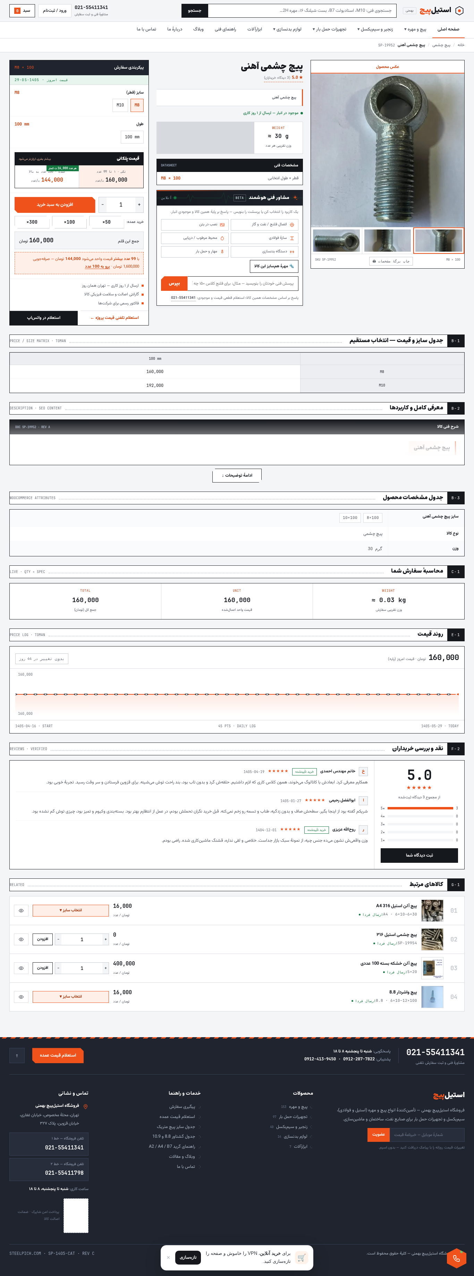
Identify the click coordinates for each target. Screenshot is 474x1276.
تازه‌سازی (188, 1257)
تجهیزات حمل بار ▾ (329, 29)
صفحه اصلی (448, 29)
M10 (120, 105)
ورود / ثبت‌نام (55, 10)
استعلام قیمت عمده (58, 1055)
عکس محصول (387, 67)
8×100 (373, 517)
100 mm (132, 137)
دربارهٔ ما (174, 29)
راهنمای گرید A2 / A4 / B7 (172, 1146)
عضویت (378, 1134)
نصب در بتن (208, 224)
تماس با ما (146, 29)
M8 (137, 105)
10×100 (350, 517)
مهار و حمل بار (206, 251)
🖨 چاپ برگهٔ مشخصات (391, 261)
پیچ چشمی (441, 45)
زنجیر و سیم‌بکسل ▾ (375, 29)
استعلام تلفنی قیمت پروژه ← (114, 318)
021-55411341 (183, 298)
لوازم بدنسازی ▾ (287, 29)
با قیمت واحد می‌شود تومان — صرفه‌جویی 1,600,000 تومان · (86, 263)
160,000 (154, 371)
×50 (106, 222)
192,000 (154, 385)
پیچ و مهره (294, 1106)
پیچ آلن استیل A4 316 (396, 906)
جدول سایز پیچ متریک (176, 1126)
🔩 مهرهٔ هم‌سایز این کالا (274, 266)
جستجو (195, 10)
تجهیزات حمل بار (290, 1116)
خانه (461, 45)
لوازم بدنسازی (292, 1136)
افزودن (42, 939)
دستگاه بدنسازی (274, 251)
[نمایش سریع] (21, 911)
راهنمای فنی (225, 29)
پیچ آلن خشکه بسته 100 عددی (389, 963)
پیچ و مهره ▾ (415, 29)
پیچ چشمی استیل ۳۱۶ (396, 934)
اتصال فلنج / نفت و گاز (269, 224)
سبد (23, 10)
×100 (69, 222)
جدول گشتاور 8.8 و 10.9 (173, 1136)
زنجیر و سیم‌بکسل (288, 1126)
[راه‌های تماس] (456, 1258)
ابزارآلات (254, 29)
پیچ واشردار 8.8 (403, 992)
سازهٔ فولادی (278, 238)
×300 (31, 222)
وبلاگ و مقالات (182, 1156)
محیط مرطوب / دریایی (200, 238)
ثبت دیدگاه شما (419, 855)
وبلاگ (198, 29)
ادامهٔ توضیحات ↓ (237, 475)
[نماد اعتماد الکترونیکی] (76, 1216)
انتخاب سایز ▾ (71, 910)
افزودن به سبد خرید (55, 204)
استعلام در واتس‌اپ (43, 318)
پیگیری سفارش (182, 1106)
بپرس (174, 283)
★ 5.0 (283, 78)
